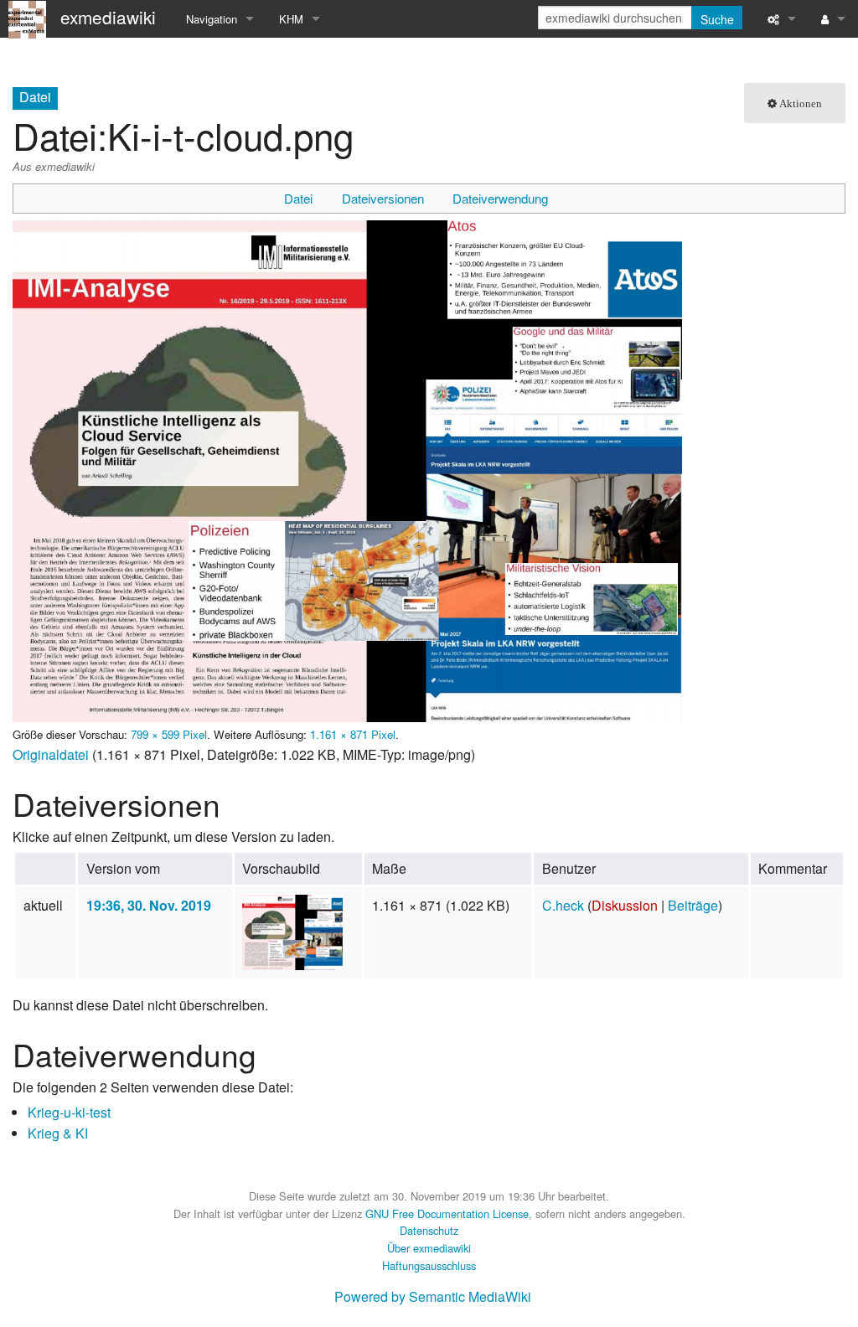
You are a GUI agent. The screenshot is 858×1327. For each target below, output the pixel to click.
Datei (298, 198)
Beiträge (693, 905)
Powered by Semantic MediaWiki (432, 1296)
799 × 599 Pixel (169, 734)
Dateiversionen (383, 198)
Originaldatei (51, 754)
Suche (717, 19)
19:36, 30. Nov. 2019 (148, 905)
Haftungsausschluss (429, 1265)
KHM (291, 19)
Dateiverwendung (500, 198)
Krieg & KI (58, 1133)
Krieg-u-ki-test (69, 1112)
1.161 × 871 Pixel (352, 734)
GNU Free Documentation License (447, 1213)
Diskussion (625, 905)
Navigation (211, 19)
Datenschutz (429, 1230)
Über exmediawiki (429, 1248)
